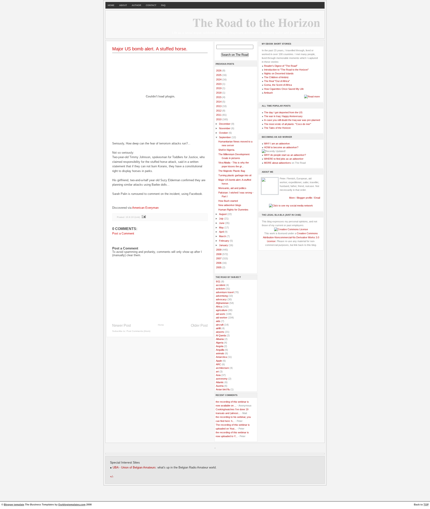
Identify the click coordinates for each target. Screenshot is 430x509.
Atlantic (220, 382)
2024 (219, 79)
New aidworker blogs (229, 205)
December (225, 123)
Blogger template (14, 504)
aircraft (220, 324)
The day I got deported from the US (283, 112)
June (222, 223)
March (223, 236)
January (224, 245)
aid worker (221, 317)
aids (218, 321)
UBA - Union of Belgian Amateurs (134, 467)
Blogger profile (305, 197)
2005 (219, 267)
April (221, 231)
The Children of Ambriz (276, 77)
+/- (112, 476)
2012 (219, 110)
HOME (111, 5)
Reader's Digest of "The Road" (280, 65)
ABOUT (123, 5)
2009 (219, 249)
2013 (219, 106)
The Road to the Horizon (256, 22)
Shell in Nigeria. (226, 149)
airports (220, 332)
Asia (218, 375)
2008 (219, 254)
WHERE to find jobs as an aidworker (283, 158)
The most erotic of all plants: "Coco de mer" (287, 124)
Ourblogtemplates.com (72, 504)
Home (161, 325)
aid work (220, 314)
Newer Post (121, 325)
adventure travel (225, 292)
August (223, 214)
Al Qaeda (221, 335)
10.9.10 (130, 217)
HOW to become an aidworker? (281, 147)
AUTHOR (136, 5)
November (225, 128)
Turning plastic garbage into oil (234, 175)
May (221, 227)
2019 (219, 88)
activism (220, 288)
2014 (219, 101)
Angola (219, 346)
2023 (219, 84)
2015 (219, 97)
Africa (219, 306)
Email (317, 197)
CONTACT (151, 5)
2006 (219, 263)
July (221, 218)
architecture (222, 368)
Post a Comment (123, 233)
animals (220, 353)
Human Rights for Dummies (233, 209)
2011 (219, 115)
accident (220, 285)
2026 (219, 70)
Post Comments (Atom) (138, 331)
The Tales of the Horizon (277, 128)
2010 (219, 119)
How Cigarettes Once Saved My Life (284, 89)
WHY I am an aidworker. (277, 143)
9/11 (218, 281)
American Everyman (145, 207)
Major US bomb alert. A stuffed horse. (149, 48)
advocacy (221, 299)
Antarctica (221, 357)
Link (137, 217)
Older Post (199, 325)
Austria (220, 385)
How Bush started (228, 201)
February (224, 240)
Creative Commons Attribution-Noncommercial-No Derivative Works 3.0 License (291, 237)
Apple (219, 360)
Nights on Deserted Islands (279, 73)
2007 (219, 258)
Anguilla (220, 349)
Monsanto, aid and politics (232, 188)
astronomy (222, 378)
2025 (219, 75)
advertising (222, 295)
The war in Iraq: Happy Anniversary (283, 116)
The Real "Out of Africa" (277, 81)
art (217, 371)
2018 (219, 92)
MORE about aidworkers (277, 162)
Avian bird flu (223, 389)
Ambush (268, 92)
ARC (218, 364)
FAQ (163, 5)
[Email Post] (143, 217)
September (225, 137)
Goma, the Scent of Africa (278, 85)
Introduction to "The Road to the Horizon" (286, 69)
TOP (426, 504)
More (292, 197)
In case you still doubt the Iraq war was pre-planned (292, 120)
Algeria (219, 342)
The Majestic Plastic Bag (231, 171)
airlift (218, 328)
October (224, 132)
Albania (220, 339)
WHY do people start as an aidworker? (285, 155)
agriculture (221, 310)
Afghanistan (222, 303)
